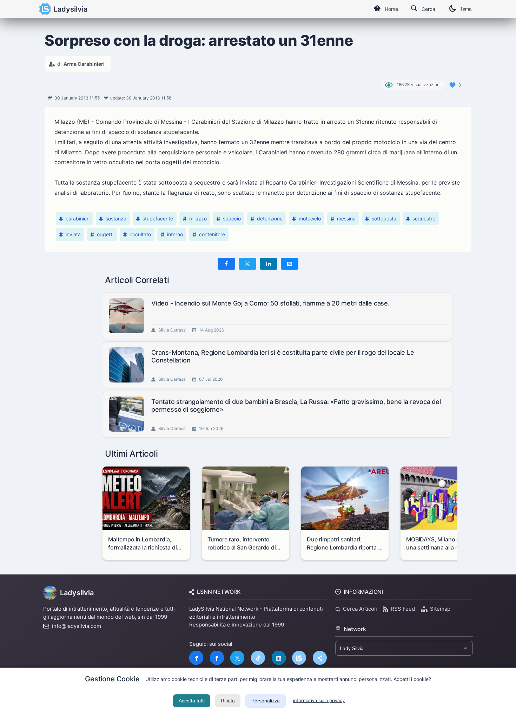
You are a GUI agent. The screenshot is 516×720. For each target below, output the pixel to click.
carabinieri (78, 218)
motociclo (310, 218)
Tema (465, 9)
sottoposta (384, 218)
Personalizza (265, 700)
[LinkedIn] (279, 658)
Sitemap (440, 608)
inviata (73, 234)
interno (175, 234)
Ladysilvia (70, 9)
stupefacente (158, 218)
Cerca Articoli (360, 608)
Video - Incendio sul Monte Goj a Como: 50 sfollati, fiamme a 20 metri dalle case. (270, 303)
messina (346, 218)
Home (391, 9)
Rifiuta (228, 700)
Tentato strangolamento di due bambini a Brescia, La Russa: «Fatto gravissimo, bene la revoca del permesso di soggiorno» (296, 405)
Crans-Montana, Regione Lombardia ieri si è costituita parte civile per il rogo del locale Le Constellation (282, 356)
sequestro (423, 218)
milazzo (198, 218)
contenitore (212, 234)
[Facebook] (196, 658)
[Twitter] (237, 658)
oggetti (105, 234)
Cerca (428, 9)
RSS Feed (403, 608)
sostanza (116, 218)
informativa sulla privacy (319, 700)
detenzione (270, 218)
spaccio (232, 218)
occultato (140, 234)
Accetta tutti (192, 700)
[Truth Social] (320, 658)
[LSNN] (299, 658)
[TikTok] (258, 658)
